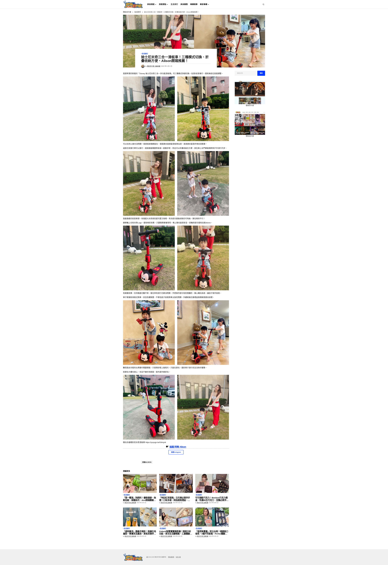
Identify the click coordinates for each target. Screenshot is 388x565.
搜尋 (261, 73)
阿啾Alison (146, 462)
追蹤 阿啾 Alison (178, 447)
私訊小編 (178, 557)
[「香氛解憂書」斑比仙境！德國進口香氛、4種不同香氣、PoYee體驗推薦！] (212, 516)
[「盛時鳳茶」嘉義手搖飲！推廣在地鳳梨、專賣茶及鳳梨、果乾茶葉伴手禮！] (140, 516)
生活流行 (137, 12)
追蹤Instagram (176, 452)
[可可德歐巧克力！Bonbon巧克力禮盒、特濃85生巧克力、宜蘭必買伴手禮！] (212, 483)
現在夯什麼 (127, 12)
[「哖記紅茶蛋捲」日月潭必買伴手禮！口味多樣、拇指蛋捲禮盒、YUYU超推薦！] (176, 483)
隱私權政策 (171, 557)
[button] (263, 4)
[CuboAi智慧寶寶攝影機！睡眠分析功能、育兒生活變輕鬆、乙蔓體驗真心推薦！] (176, 516)
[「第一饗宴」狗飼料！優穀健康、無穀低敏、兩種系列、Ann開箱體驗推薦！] (140, 483)
